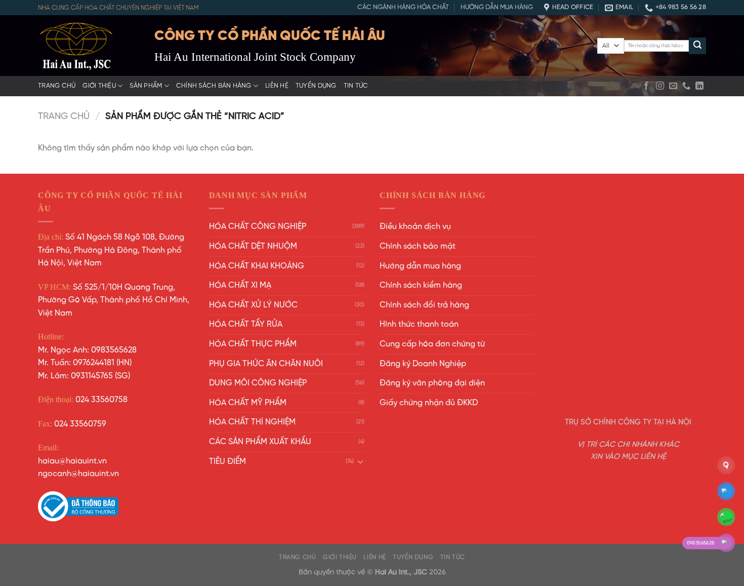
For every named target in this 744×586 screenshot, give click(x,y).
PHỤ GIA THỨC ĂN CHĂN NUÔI (266, 364)
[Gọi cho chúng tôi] (686, 86)
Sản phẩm (146, 86)
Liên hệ (276, 86)
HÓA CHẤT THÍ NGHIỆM (252, 422)
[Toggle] (360, 461)
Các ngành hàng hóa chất (403, 7)
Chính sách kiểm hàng (421, 285)
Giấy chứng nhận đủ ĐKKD (429, 403)
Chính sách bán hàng (214, 86)
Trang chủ (56, 86)
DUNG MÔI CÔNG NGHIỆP (258, 383)
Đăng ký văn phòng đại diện (432, 383)
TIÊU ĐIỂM (227, 461)
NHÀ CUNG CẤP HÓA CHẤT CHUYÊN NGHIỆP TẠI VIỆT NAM (118, 8)
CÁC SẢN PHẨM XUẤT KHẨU (260, 442)
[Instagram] (660, 86)
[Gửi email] (673, 86)
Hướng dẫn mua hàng (497, 7)
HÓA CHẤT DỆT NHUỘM (253, 246)
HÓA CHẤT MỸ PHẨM (247, 403)
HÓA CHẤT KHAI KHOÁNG (256, 266)
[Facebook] (646, 86)
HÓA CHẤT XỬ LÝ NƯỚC (253, 305)
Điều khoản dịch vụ (415, 226)
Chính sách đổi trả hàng (424, 305)
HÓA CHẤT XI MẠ (240, 285)
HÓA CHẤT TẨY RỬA (245, 324)
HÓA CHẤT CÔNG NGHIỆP (257, 226)
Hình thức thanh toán (419, 324)
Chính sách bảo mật (418, 246)
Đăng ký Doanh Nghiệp (423, 364)
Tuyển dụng (316, 86)
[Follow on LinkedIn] (699, 86)
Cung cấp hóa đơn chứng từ (432, 344)
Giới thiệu (99, 86)
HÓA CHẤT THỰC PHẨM (253, 344)
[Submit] (697, 46)
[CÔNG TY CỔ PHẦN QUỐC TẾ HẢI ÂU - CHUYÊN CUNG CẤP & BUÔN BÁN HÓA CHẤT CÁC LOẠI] (88, 45)
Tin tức (356, 86)
